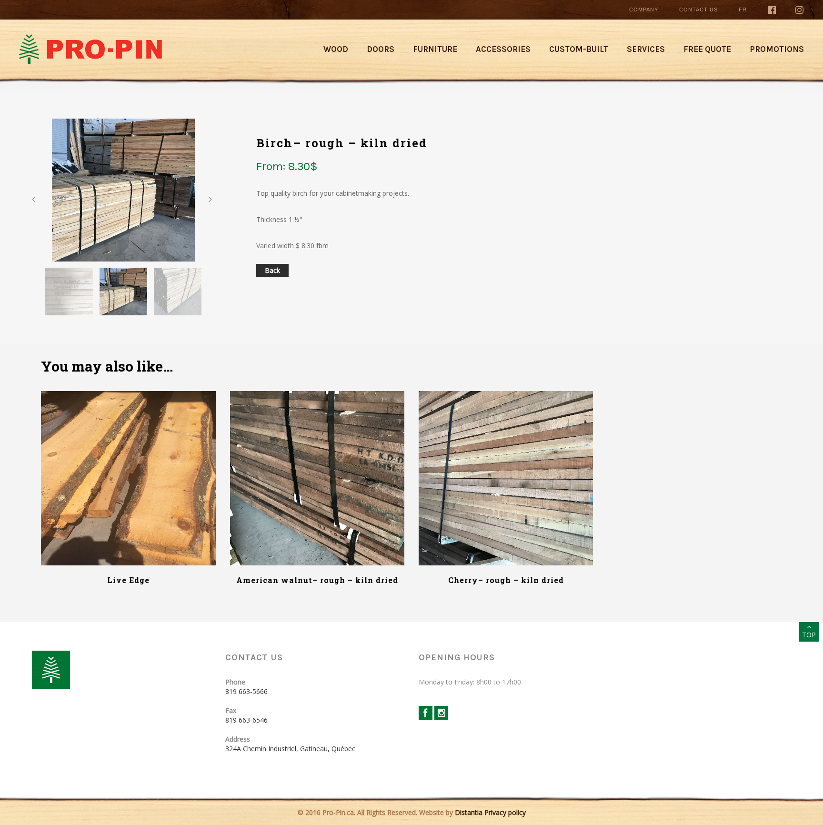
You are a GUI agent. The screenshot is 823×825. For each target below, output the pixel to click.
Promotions (777, 49)
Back (272, 270)
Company (643, 9)
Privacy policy (505, 812)
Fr (743, 9)
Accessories (503, 49)
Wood (335, 49)
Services (646, 49)
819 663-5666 (246, 691)
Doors (380, 49)
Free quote (707, 49)
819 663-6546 (246, 719)
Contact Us (698, 9)
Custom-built (578, 49)
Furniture (435, 49)
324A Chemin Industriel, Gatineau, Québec (290, 748)
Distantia (468, 812)
